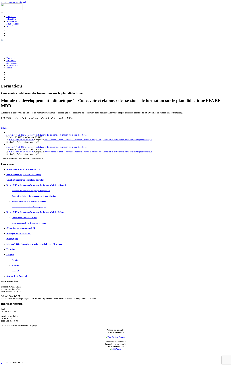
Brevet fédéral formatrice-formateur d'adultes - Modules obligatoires (72, 140)
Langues (10, 254)
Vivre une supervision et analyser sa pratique (29, 207)
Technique (11, 249)
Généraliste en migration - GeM (20, 228)
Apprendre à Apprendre (17, 276)
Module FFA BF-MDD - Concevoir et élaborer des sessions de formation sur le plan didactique (46, 135)
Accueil (9, 26)
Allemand (15, 265)
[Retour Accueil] (11, 9)
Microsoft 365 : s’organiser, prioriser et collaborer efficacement (34, 244)
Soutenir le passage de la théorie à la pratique (29, 201)
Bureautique (12, 239)
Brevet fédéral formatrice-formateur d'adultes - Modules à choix (35, 212)
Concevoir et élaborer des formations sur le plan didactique (127, 140)
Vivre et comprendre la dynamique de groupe (29, 223)
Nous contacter (12, 24)
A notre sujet (11, 21)
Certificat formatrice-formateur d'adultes (25, 180)
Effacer (4, 128)
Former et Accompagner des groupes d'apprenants (31, 191)
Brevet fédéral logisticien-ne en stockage (24, 174)
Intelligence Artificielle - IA (18, 233)
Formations (11, 16)
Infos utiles (11, 19)
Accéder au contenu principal (13, 2)
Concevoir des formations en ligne (24, 218)
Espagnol (15, 271)
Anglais (15, 260)
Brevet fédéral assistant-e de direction (23, 169)
